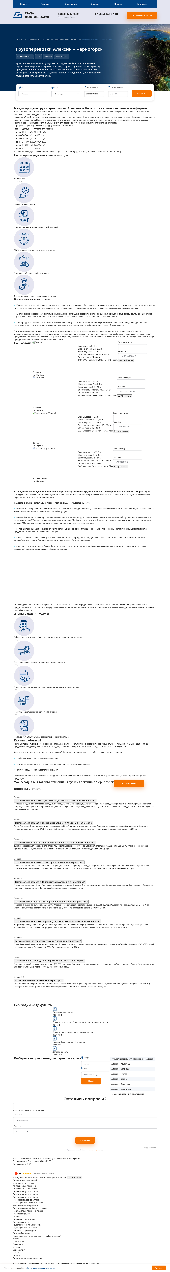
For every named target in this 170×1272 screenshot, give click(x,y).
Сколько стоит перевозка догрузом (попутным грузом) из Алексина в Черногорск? (57, 921)
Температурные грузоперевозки (31, 323)
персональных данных (93, 1150)
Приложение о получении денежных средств (73, 1032)
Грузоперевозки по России (25, 1228)
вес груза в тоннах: (95, 87)
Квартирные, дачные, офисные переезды (35, 305)
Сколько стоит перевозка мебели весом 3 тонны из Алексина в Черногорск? (54, 842)
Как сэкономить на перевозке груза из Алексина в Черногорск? (48, 941)
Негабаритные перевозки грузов (28, 1211)
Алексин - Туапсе (119, 1074)
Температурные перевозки (25, 1205)
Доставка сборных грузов (24, 1230)
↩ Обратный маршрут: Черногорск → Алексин (132, 1059)
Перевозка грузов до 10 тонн (26, 1200)
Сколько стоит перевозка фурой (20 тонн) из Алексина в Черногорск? (51, 901)
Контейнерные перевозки (28, 314)
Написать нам (74, 1177)
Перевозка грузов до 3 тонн (25, 1194)
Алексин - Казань (119, 1079)
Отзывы (95, 4)
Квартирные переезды (23, 1183)
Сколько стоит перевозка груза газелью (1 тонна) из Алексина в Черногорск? (55, 800)
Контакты (142, 4)
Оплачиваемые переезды (25, 1189)
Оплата (118, 4)
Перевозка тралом (21, 1214)
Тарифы (45, 4)
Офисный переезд (21, 1233)
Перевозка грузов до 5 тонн (25, 1197)
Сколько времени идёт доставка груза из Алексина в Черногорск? (49, 960)
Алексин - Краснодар (121, 1069)
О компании (71, 4)
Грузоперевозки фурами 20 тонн (28, 1203)
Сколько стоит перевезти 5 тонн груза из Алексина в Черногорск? (49, 862)
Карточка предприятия (63, 1012)
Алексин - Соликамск (121, 1089)
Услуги (23, 4)
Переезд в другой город (24, 1219)
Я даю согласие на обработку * (84, 1150)
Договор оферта (60, 1052)
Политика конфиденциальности (27, 1258)
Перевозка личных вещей (25, 1180)
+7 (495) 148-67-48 (106, 14)
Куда (56, 87)
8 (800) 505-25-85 (68, 14)
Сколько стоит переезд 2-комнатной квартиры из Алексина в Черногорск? (53, 823)
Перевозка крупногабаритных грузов (30, 1208)
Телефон (122, 351)
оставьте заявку (114, 152)
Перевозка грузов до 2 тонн (25, 1191)
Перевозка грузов (21, 1222)
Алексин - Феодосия (120, 1084)
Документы (18, 1244)
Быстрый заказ (129, 783)
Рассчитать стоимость (142, 15)
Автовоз (16, 1216)
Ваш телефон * (20, 1126)
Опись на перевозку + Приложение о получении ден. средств (81, 1022)
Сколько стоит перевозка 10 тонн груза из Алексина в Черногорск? (50, 882)
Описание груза (125, 342)
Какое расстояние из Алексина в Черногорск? (39, 980)
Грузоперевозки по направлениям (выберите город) (37, 1236)
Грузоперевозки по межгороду (27, 1225)
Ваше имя (18, 1115)
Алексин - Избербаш (120, 1064)
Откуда (24, 87)
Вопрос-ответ (19, 1250)
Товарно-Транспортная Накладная (69, 1042)
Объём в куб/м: (117, 87)
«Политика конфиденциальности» (40, 1268)
